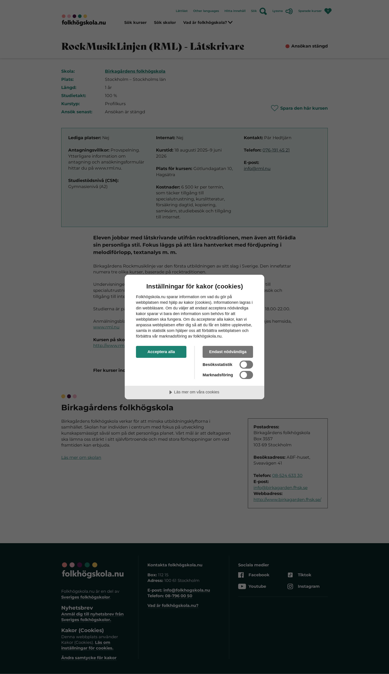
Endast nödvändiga (228, 351)
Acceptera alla (161, 351)
